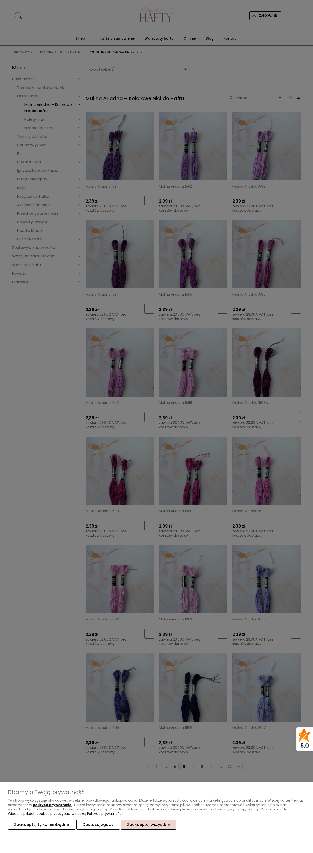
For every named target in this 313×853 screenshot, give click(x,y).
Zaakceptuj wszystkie (148, 824)
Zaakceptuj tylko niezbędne (41, 824)
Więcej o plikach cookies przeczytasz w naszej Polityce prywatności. (65, 813)
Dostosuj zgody (98, 824)
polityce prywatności (52, 804)
